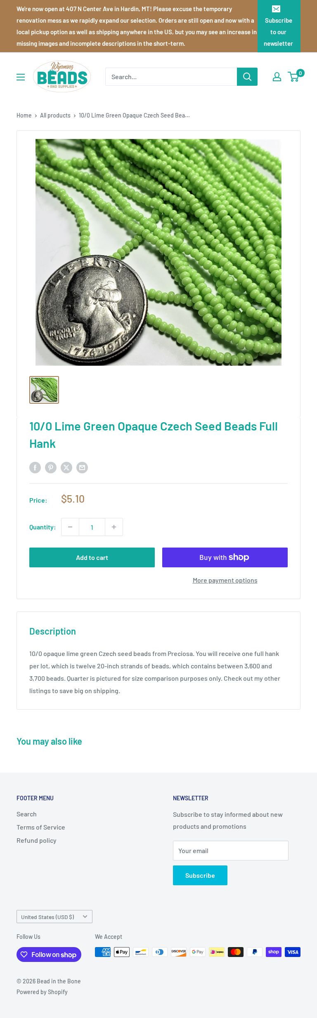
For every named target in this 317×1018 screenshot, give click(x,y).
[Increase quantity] (114, 527)
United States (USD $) (47, 916)
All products (55, 115)
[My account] (277, 76)
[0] (294, 77)
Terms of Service (41, 827)
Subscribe (200, 875)
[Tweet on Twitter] (66, 467)
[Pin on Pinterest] (51, 467)
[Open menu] (21, 77)
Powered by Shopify (42, 991)
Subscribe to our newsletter (278, 31)
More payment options (225, 580)
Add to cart (92, 557)
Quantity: (42, 527)
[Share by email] (82, 467)
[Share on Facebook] (35, 467)
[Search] (247, 77)
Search (27, 814)
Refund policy (37, 840)
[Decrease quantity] (70, 527)
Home (24, 115)
